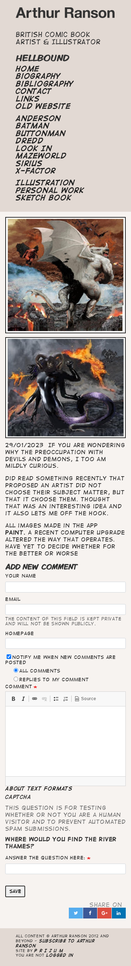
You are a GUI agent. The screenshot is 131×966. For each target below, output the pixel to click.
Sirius (29, 163)
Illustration (45, 182)
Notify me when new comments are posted (60, 660)
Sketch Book (43, 197)
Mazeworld (41, 155)
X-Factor (36, 170)
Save (15, 891)
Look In (34, 148)
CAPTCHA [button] (18, 796)
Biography (38, 76)
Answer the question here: (45, 857)
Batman (32, 125)
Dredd (30, 140)
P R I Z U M (48, 950)
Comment (18, 686)
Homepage (19, 633)
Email (13, 599)
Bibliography (45, 83)
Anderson (38, 118)
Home (27, 68)
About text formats (39, 788)
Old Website (43, 106)
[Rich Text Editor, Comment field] (65, 741)
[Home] (65, 14)
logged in (59, 955)
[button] (13, 698)
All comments (39, 670)
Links (28, 98)
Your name (20, 575)
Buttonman (41, 133)
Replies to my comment (53, 679)
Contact (33, 91)
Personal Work (50, 190)
